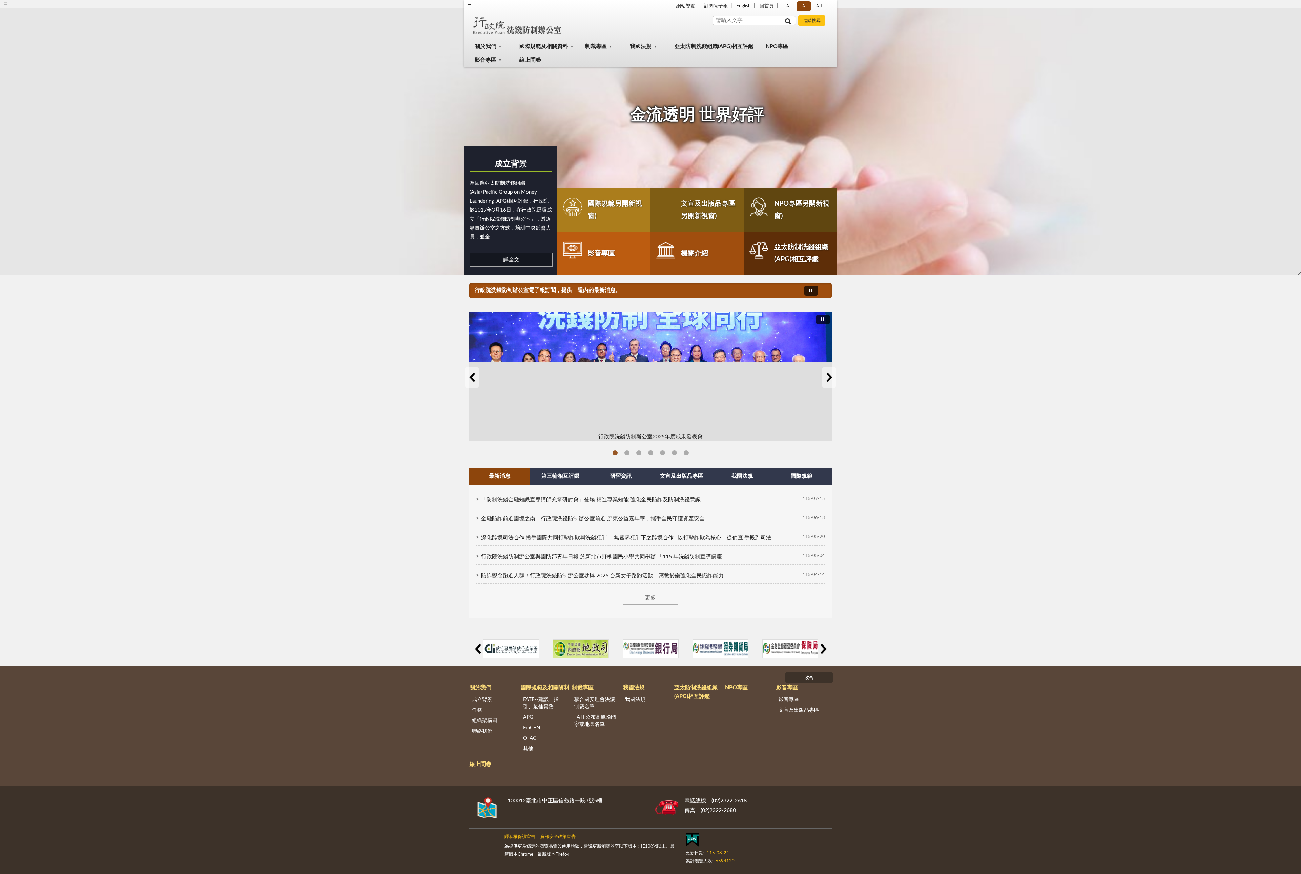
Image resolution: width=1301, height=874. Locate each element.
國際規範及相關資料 (543, 46)
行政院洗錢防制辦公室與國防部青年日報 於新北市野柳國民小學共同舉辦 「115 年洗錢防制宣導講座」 (604, 556)
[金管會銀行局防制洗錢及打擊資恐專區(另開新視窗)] (651, 648)
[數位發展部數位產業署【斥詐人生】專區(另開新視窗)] (511, 648)
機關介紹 (694, 253)
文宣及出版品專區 (799, 710)
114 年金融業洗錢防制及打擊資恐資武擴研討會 (638, 452)
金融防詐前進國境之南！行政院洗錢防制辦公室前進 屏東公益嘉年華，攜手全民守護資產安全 (593, 518)
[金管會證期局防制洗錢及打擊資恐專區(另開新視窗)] (720, 648)
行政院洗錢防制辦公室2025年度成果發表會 (615, 452)
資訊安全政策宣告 (558, 837)
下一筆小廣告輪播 (823, 649)
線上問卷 (530, 60)
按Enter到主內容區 (25, 5)
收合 (809, 678)
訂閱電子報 (716, 6)
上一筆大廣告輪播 (472, 377)
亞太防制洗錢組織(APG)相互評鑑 (714, 46)
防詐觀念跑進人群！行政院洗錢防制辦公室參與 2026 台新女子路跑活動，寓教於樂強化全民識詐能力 (602, 575)
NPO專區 (777, 46)
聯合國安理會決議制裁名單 (594, 703)
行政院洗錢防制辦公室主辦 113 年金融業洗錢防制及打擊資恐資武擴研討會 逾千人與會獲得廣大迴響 (650, 452)
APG (528, 717)
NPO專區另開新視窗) (801, 209)
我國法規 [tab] (742, 476)
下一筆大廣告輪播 (829, 377)
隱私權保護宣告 (519, 837)
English (743, 6)
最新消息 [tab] (500, 476)
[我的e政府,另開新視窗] (692, 841)
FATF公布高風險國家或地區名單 (595, 721)
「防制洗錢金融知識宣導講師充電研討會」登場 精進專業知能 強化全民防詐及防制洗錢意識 (591, 499)
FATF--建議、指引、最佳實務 (541, 703)
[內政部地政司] (581, 648)
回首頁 (767, 6)
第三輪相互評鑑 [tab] (560, 476)
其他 (528, 748)
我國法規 (641, 46)
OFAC (529, 738)
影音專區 (485, 60)
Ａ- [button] (788, 6)
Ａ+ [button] (819, 6)
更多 (650, 597)
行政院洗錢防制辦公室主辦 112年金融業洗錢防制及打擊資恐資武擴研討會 (686, 452)
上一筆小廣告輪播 (477, 649)
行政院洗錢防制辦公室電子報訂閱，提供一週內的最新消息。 (548, 290)
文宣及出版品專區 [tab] (681, 476)
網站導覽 (685, 6)
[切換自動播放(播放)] (811, 291)
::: (469, 5)
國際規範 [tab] (801, 476)
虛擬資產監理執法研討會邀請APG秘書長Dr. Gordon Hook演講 (674, 452)
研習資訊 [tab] (621, 476)
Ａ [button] (803, 6)
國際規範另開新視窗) (615, 209)
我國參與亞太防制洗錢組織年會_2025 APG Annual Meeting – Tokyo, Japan (626, 452)
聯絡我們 (482, 731)
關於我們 (485, 46)
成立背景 (511, 164)
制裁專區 (596, 46)
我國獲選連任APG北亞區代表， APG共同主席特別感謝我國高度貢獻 (662, 452)
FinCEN (531, 727)
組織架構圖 (484, 720)
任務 (477, 710)
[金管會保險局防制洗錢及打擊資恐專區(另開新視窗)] (790, 648)
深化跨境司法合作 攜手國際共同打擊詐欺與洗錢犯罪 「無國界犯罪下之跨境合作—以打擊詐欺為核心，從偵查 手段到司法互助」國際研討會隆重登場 (630, 537)
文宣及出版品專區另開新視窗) (708, 209)
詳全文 (511, 259)
